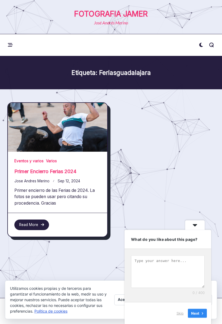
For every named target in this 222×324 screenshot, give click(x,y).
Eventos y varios (29, 161)
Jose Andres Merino (32, 181)
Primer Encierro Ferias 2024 (45, 171)
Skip (180, 313)
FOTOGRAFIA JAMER (111, 13)
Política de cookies (50, 311)
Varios (51, 161)
